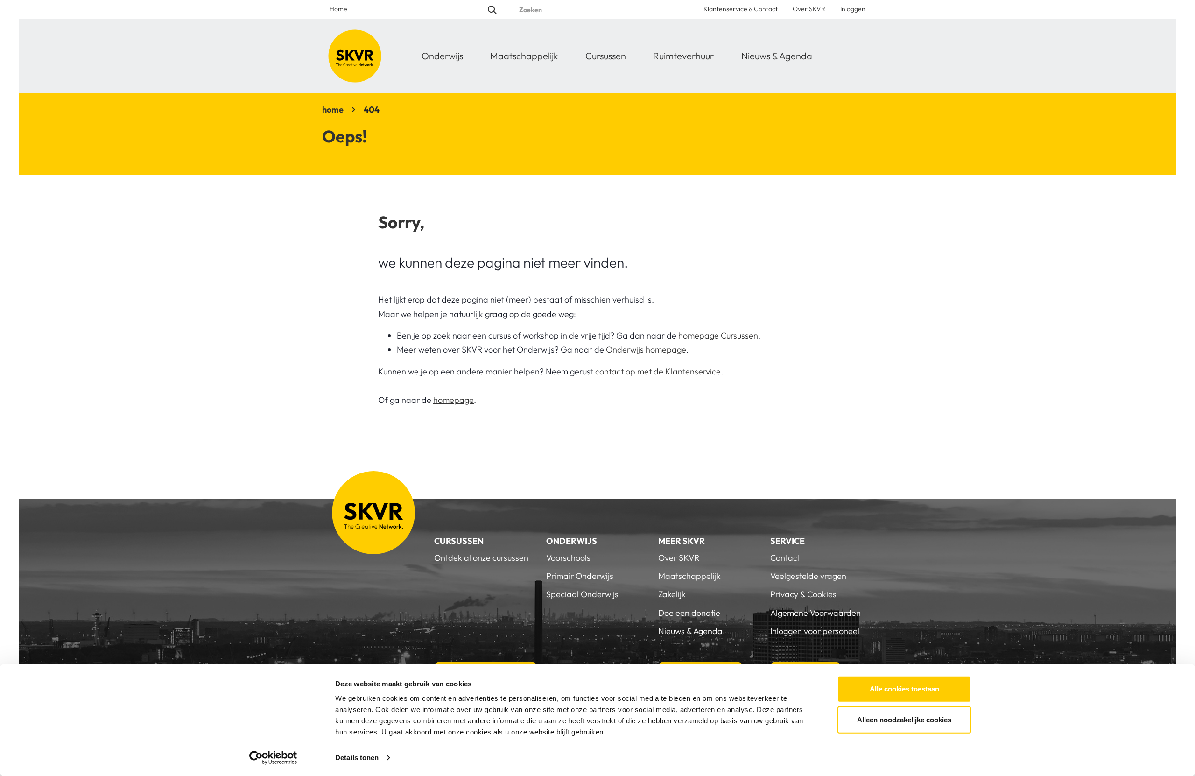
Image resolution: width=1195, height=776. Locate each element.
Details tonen (357, 758)
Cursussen (605, 56)
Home (338, 9)
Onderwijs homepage (646, 349)
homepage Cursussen (718, 335)
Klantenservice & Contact (740, 9)
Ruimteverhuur (683, 56)
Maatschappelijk (524, 56)
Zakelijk (672, 594)
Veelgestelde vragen (808, 576)
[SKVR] (354, 56)
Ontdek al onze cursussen (481, 557)
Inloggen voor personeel (814, 631)
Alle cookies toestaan (904, 689)
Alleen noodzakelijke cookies (904, 719)
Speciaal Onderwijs (582, 594)
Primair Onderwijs (579, 576)
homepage (453, 400)
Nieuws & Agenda (776, 56)
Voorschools (568, 557)
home (333, 109)
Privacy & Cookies (803, 594)
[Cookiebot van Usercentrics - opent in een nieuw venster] (273, 758)
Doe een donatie (689, 612)
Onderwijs (442, 56)
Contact (785, 557)
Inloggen (852, 9)
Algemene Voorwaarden (815, 612)
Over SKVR (809, 9)
